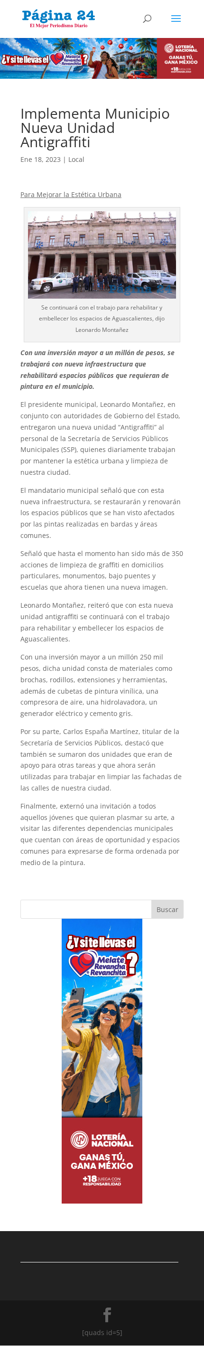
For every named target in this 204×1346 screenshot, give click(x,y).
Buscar (167, 909)
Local (76, 159)
